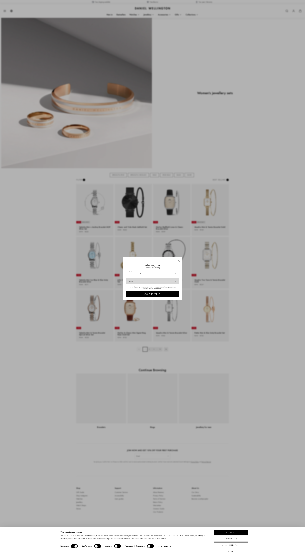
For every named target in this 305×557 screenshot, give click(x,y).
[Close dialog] (193, 245)
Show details (163, 546)
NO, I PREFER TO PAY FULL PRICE (169, 299)
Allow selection (230, 545)
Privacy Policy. (176, 309)
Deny (230, 551)
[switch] (97, 546)
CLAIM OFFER (169, 291)
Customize (229, 539)
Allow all (231, 532)
